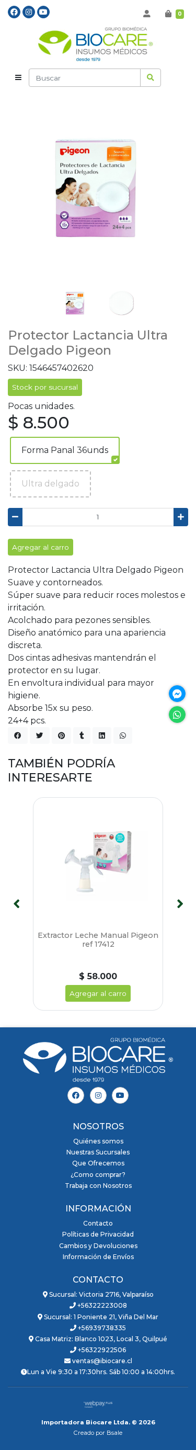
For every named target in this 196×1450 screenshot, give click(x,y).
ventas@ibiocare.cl (101, 1361)
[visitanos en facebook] (14, 12)
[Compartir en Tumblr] (81, 735)
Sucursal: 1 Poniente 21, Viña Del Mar (100, 1317)
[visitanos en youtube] (43, 12)
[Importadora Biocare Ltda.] (98, 45)
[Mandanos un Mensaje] (177, 693)
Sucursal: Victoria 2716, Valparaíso (101, 1294)
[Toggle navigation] (18, 78)
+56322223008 (101, 1305)
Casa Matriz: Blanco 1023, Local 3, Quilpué (100, 1339)
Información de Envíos (98, 1257)
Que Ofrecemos (98, 1163)
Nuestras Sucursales (98, 1152)
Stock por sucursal (45, 387)
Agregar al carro (40, 547)
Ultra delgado (50, 484)
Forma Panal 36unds (64, 450)
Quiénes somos (98, 1141)
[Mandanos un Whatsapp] (177, 714)
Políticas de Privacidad (98, 1234)
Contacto (98, 1223)
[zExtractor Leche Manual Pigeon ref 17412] (98, 862)
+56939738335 (101, 1328)
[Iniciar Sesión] (147, 13)
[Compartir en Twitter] (40, 735)
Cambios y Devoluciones (98, 1246)
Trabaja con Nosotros (98, 1186)
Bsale (114, 1432)
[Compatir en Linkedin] (102, 735)
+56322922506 (101, 1350)
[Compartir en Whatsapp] (122, 735)
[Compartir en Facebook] (18, 735)
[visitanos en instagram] (28, 12)
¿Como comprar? (98, 1175)
